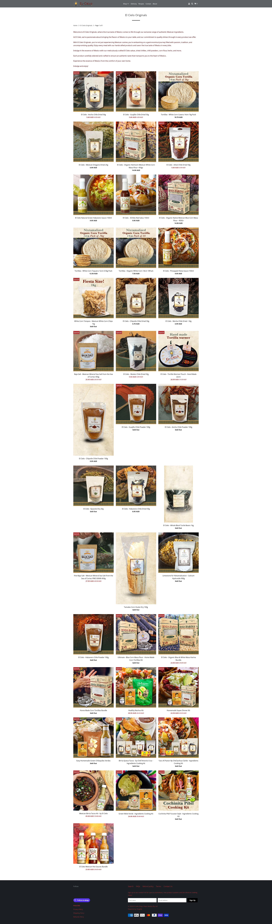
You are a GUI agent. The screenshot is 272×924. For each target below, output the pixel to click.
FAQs (138, 886)
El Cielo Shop (138, 906)
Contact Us (168, 886)
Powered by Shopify (135, 909)
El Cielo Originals (86, 25)
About (155, 4)
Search (130, 886)
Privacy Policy (78, 909)
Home (75, 25)
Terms (158, 886)
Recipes (141, 4)
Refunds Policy (78, 917)
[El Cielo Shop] (82, 3)
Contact (148, 4)
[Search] (192, 4)
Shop (125, 4)
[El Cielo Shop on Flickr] (73, 893)
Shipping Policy (78, 913)
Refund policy (148, 886)
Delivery (134, 4)
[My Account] (189, 4)
